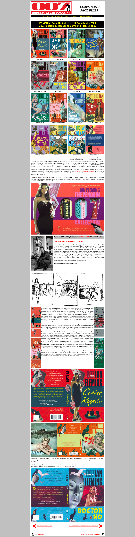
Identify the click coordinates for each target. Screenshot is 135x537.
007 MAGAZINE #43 (84, 236)
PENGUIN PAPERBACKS (44, 526)
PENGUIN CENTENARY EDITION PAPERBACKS (83, 526)
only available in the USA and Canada (84, 171)
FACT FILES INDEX (39, 534)
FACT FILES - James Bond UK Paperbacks (90, 534)
